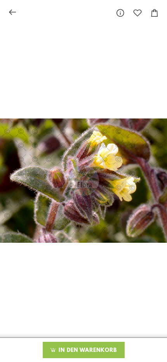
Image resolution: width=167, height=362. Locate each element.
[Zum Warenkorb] (154, 13)
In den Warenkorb (87, 350)
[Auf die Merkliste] (137, 13)
